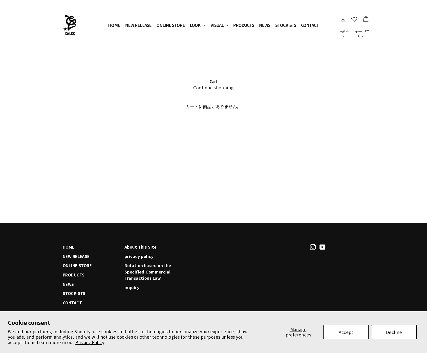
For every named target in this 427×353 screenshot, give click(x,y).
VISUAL (217, 25)
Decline (394, 332)
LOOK (195, 25)
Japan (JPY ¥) (361, 33)
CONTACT (310, 25)
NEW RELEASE (138, 25)
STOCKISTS (285, 25)
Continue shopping (213, 87)
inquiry (132, 287)
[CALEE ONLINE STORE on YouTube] (322, 246)
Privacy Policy (89, 342)
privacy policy (139, 256)
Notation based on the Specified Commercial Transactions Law (148, 272)
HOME (114, 25)
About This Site (140, 247)
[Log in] (343, 19)
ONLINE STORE (170, 25)
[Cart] (366, 19)
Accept (346, 332)
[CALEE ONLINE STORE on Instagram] (313, 246)
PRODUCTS (243, 25)
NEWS (264, 25)
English (344, 31)
